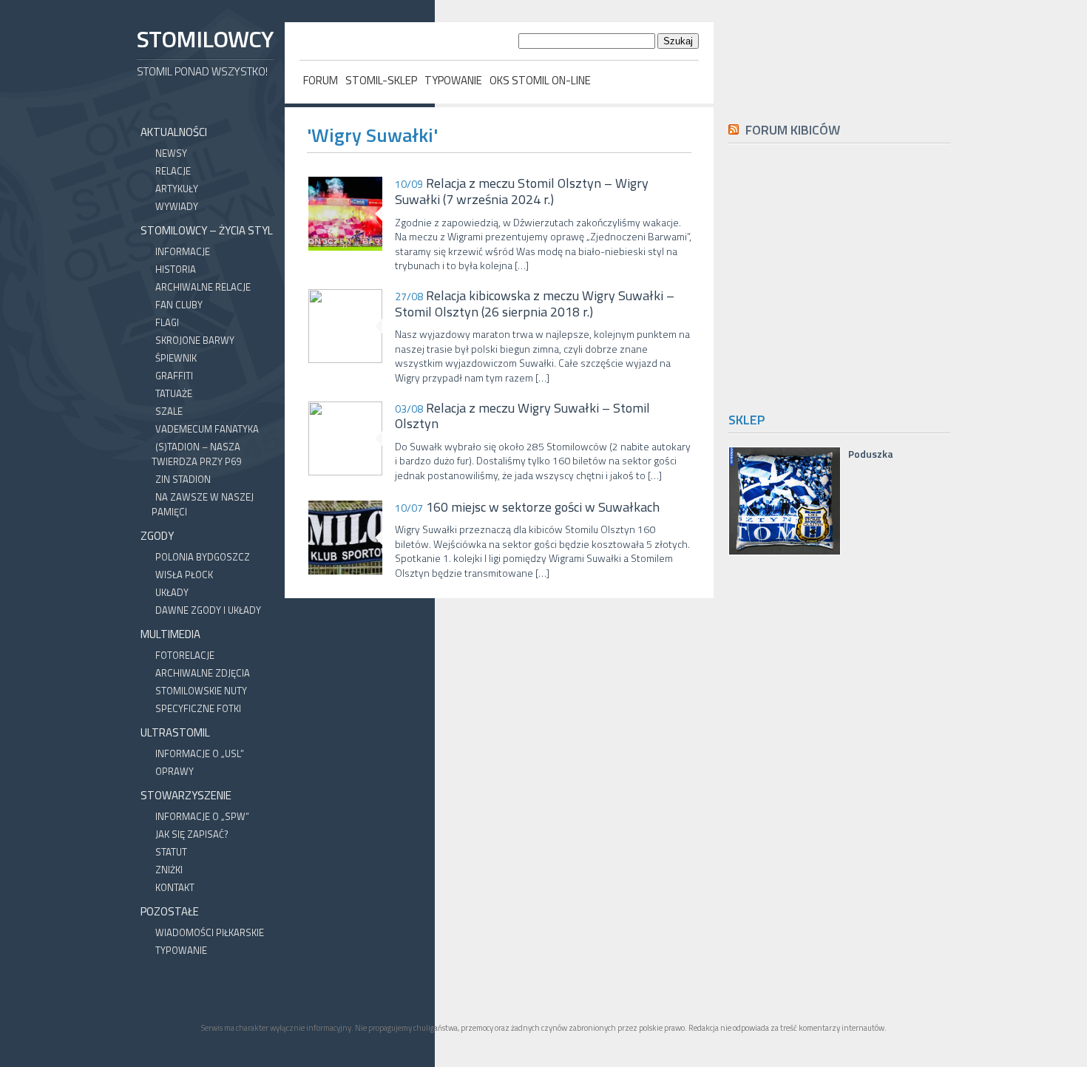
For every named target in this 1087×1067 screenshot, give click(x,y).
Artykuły (176, 188)
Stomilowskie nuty (201, 690)
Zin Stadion (183, 479)
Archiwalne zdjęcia (202, 672)
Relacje (173, 170)
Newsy (171, 153)
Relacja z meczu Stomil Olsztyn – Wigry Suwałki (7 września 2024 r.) (522, 191)
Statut (171, 851)
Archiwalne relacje (203, 287)
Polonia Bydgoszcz (202, 556)
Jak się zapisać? (191, 834)
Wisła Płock (184, 574)
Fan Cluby (179, 304)
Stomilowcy (205, 38)
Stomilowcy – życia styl (206, 230)
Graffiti (174, 375)
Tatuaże (173, 393)
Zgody (157, 535)
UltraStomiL (175, 732)
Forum (320, 80)
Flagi (167, 322)
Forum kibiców (792, 130)
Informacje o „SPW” (202, 816)
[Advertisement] (852, 275)
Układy (172, 592)
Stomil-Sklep (381, 80)
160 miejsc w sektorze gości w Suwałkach (527, 507)
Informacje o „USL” (199, 753)
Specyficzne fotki (198, 708)
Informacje (182, 251)
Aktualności (173, 131)
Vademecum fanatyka (207, 428)
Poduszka (870, 454)
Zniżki (169, 869)
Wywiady (176, 206)
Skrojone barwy (194, 340)
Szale (169, 411)
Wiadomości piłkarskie (209, 932)
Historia (175, 269)
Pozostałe (169, 911)
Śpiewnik (176, 357)
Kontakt (174, 887)
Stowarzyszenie (185, 795)
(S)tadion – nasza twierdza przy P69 (196, 454)
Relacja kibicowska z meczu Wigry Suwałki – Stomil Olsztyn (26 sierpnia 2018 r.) (534, 303)
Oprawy (174, 771)
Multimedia (170, 634)
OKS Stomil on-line (540, 80)
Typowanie (453, 80)
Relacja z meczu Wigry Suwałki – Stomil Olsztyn (522, 416)
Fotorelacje (184, 655)
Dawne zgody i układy (208, 610)
